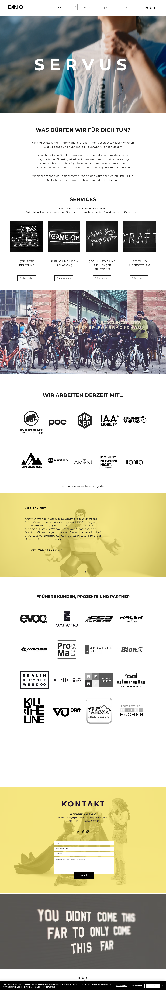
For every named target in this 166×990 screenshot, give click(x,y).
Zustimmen (153, 985)
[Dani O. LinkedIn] (78, 832)
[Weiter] (152, 333)
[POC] (74, 370)
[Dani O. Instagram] (146, 7)
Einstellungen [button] (121, 985)
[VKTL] (84, 370)
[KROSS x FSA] (91, 370)
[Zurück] (14, 333)
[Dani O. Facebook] (83, 832)
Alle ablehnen (136, 985)
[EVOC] (86, 370)
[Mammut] (77, 370)
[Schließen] (162, 985)
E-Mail (70, 821)
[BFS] (88, 370)
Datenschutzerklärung (46, 986)
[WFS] (81, 370)
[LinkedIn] (150, 7)
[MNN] (79, 370)
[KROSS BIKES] (83, 572)
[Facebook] (154, 7)
